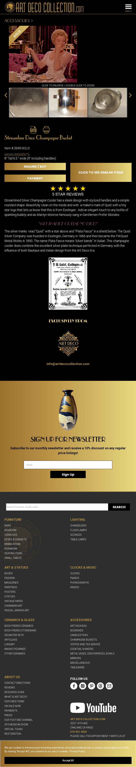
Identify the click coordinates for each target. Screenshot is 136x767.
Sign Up (68, 474)
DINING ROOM (12, 544)
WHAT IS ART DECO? (15, 696)
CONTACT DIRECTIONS (17, 682)
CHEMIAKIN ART (13, 605)
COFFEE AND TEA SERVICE (85, 644)
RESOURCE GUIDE (14, 692)
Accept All (68, 760)
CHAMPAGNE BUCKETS (83, 639)
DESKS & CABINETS (15, 539)
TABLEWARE (77, 667)
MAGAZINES (11, 582)
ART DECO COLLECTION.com (87, 719)
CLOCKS (75, 573)
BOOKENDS (76, 630)
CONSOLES (10, 534)
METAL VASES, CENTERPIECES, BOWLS (92, 653)
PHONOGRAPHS (79, 582)
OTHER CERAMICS (14, 653)
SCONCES (76, 534)
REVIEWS (9, 687)
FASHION (9, 578)
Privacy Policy (77, 751)
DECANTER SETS (14, 635)
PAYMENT (35, 178)
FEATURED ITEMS (14, 701)
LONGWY (9, 644)
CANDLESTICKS (79, 635)
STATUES (9, 596)
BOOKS (8, 573)
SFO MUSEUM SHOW (16, 724)
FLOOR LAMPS (78, 530)
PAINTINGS (10, 587)
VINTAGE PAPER (13, 601)
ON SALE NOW (12, 706)
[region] (68, 754)
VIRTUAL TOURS (13, 729)
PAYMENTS (10, 710)
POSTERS (10, 591)
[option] (28, 102)
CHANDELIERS (78, 525)
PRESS (8, 715)
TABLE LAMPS (78, 539)
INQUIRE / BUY (35, 166)
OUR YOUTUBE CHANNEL (18, 719)
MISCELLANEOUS (80, 662)
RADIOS (74, 587)
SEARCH (119, 507)
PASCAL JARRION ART (16, 610)
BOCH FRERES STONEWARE (20, 630)
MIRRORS (75, 658)
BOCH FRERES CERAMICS (18, 625)
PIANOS (74, 578)
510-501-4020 (78, 731)
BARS (7, 525)
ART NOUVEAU (78, 625)
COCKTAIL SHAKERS (81, 649)
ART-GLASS (10, 639)
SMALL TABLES (13, 557)
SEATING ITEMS (13, 553)
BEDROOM (10, 530)
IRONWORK (10, 548)
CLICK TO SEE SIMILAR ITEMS (100, 172)
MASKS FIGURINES (15, 649)
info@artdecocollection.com (68, 364)
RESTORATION (12, 733)
